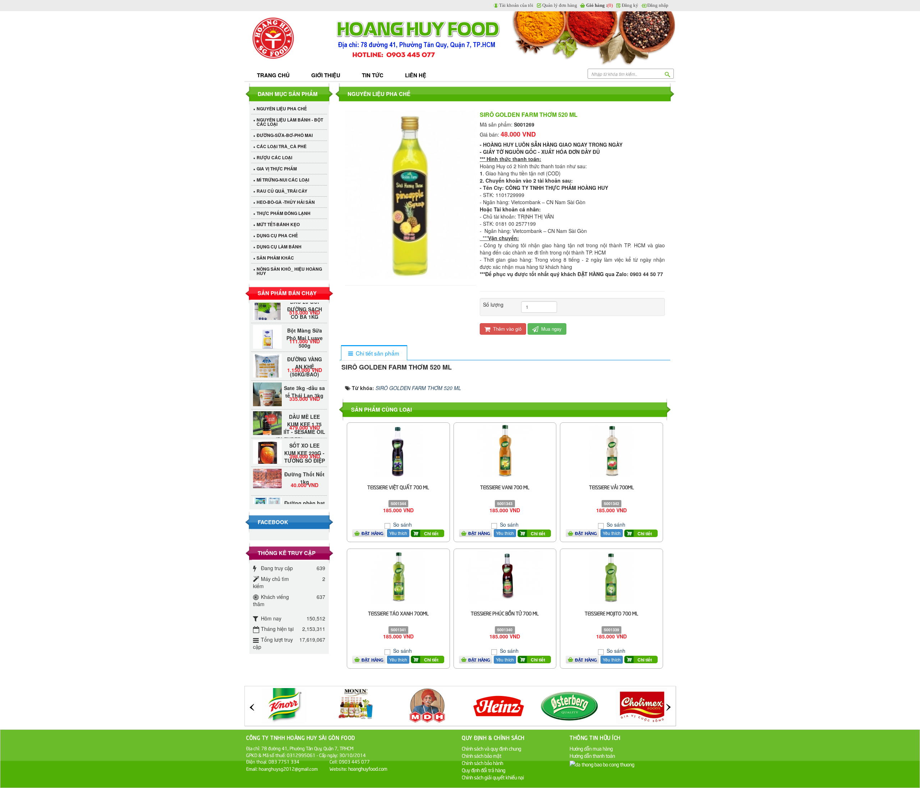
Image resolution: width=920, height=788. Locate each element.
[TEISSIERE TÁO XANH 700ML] (398, 576)
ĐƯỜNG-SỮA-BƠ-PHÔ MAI (285, 135)
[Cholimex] (570, 705)
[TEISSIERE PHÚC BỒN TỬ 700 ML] (505, 576)
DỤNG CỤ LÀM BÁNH (279, 246)
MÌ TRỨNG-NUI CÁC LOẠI (283, 180)
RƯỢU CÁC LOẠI (274, 157)
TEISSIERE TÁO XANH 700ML (398, 613)
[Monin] (284, 705)
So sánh (402, 524)
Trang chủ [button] (273, 75)
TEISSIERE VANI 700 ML (504, 487)
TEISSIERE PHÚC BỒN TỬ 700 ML (505, 613)
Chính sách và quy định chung (491, 748)
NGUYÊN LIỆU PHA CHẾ (282, 108)
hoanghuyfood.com (368, 768)
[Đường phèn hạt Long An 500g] (267, 492)
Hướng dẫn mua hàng (591, 748)
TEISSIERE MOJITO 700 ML (611, 613)
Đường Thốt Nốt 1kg (304, 465)
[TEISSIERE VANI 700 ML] (505, 450)
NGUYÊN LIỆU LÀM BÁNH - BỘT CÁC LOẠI (290, 121)
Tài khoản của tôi (516, 5)
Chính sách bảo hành (482, 762)
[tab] (373, 353)
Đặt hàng (372, 533)
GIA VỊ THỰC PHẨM (277, 168)
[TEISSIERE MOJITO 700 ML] (611, 576)
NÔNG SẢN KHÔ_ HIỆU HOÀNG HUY (289, 271)
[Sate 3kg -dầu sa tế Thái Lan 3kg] (267, 389)
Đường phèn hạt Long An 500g (304, 494)
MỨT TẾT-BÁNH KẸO (278, 224)
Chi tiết (431, 533)
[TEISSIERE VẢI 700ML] (612, 450)
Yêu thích (398, 533)
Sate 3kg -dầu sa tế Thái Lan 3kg (304, 379)
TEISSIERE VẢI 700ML (611, 487)
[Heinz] (427, 705)
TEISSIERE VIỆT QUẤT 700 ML (398, 487)
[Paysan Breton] (642, 705)
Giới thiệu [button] (325, 75)
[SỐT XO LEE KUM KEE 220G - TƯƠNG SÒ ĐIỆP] (267, 442)
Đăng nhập (657, 5)
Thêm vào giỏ (506, 328)
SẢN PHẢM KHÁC (275, 258)
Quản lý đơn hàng (559, 5)
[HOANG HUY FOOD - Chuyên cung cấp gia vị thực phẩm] (289, 39)
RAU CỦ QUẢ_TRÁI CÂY (282, 191)
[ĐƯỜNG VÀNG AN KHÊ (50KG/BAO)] (267, 360)
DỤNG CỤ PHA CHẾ (277, 235)
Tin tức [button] (372, 75)
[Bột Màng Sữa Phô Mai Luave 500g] (267, 327)
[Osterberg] (499, 705)
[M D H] (355, 705)
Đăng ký (630, 5)
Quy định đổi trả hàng (483, 769)
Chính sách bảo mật (481, 755)
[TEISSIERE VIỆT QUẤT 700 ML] (398, 450)
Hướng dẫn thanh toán (592, 755)
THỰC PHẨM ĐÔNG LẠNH (283, 213)
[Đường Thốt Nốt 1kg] (267, 466)
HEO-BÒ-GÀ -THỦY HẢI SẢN (286, 202)
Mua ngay (551, 328)
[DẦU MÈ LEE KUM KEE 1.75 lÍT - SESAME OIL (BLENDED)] (267, 413)
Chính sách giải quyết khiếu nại (493, 777)
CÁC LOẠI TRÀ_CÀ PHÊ (282, 146)
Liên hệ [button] (415, 75)
